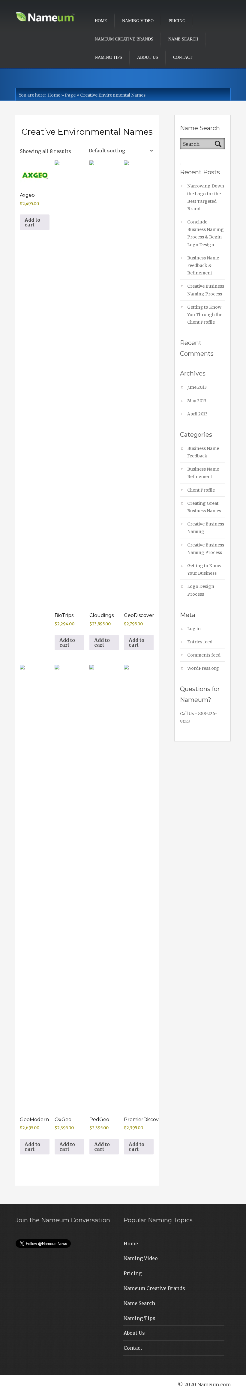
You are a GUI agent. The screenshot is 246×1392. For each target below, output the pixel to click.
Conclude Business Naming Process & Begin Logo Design (205, 233)
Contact (183, 57)
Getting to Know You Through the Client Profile (204, 314)
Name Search (183, 39)
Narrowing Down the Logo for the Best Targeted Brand (205, 197)
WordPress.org (203, 668)
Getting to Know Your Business (204, 569)
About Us (147, 57)
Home (101, 21)
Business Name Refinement (203, 472)
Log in (194, 628)
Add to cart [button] (32, 222)
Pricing (177, 21)
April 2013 (197, 414)
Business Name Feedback (203, 452)
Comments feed (203, 655)
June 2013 (197, 387)
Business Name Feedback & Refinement (203, 265)
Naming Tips (108, 57)
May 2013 (196, 400)
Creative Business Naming (205, 527)
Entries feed (199, 642)
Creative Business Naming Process (205, 289)
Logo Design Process (200, 590)
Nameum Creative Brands (124, 39)
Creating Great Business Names (204, 507)
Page (70, 95)
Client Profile (201, 490)
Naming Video (138, 21)
